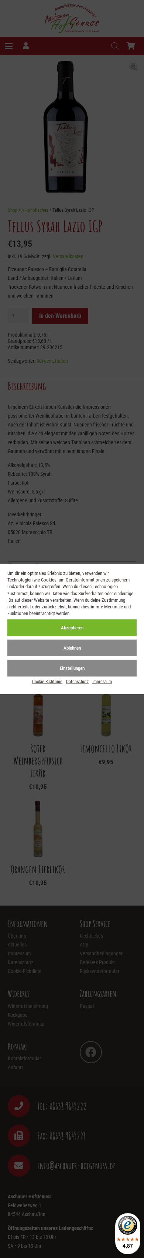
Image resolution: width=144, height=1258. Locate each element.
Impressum (102, 681)
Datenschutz (77, 681)
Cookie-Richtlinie (47, 681)
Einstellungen (72, 668)
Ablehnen (72, 648)
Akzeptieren (72, 627)
